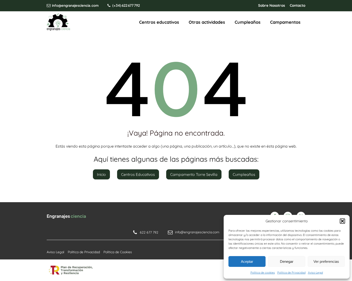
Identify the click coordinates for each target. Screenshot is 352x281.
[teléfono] (109, 5)
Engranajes (66, 216)
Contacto (297, 5)
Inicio (101, 174)
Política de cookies (262, 272)
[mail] (49, 5)
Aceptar (247, 261)
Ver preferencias (326, 261)
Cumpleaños (248, 22)
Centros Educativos (138, 174)
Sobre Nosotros (271, 5)
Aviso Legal (315, 272)
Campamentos (285, 22)
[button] (342, 221)
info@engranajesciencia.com (75, 5)
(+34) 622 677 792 (126, 5)
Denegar (286, 261)
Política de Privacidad (291, 272)
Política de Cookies (117, 252)
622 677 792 (149, 232)
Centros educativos (159, 22)
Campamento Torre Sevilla (193, 174)
